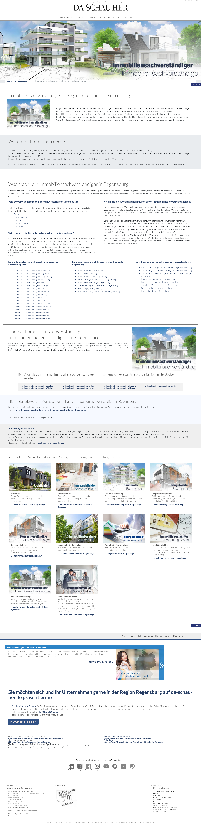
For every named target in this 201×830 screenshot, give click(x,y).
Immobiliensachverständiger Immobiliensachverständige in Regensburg (166, 274)
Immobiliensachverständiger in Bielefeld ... (32, 309)
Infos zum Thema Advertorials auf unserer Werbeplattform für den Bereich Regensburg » (134, 742)
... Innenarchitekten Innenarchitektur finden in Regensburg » (75, 505)
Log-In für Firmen (159, 811)
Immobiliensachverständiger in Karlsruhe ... (33, 288)
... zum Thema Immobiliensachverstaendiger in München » (118, 388)
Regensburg (23, 81)
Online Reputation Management (164, 791)
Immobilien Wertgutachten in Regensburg (159, 285)
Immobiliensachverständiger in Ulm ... (30, 282)
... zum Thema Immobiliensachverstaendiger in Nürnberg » (77, 388)
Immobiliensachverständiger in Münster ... (32, 312)
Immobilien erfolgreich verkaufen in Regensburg (99, 291)
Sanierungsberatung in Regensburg (156, 288)
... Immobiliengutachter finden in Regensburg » (169, 558)
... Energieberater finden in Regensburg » (119, 553)
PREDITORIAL (104, 17)
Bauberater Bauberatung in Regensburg (159, 279)
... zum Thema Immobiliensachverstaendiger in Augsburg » (36, 386)
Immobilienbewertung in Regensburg (94, 282)
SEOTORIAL (91, 17)
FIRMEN (79, 17)
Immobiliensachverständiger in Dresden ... (32, 297)
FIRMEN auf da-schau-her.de (163, 797)
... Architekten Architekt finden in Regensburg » (28, 504)
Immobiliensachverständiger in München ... (33, 270)
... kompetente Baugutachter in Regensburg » (168, 504)
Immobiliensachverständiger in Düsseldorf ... (33, 303)
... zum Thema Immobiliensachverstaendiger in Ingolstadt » (78, 386)
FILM (140, 17)
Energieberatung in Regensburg (155, 291)
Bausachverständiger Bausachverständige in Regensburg (166, 267)
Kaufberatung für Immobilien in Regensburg (97, 279)
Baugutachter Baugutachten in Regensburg (160, 282)
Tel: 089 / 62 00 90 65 (48, 712)
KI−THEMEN (130, 17)
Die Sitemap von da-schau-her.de (164, 809)
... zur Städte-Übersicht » (100, 662)
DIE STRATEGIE (66, 17)
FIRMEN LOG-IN (191, 1)
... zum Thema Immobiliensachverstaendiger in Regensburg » (119, 386)
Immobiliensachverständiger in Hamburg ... (33, 318)
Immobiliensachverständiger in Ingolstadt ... (33, 273)
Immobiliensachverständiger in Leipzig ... (31, 294)
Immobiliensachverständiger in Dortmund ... (33, 306)
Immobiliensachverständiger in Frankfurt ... (33, 291)
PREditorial (157, 793)
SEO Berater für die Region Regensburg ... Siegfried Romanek (29, 742)
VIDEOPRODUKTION (161, 803)
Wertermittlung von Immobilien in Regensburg (98, 285)
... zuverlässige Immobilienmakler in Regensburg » (76, 614)
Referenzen (157, 801)
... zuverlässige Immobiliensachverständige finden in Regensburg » (29, 608)
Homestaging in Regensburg (90, 288)
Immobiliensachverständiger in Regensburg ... (34, 276)
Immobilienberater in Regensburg (92, 276)
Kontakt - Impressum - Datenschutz (165, 807)
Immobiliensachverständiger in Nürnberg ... (33, 279)
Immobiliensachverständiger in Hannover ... (33, 315)
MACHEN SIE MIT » (23, 721)
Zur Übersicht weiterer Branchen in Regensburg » (157, 636)
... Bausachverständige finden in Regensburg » (27, 556)
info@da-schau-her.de (52, 714)
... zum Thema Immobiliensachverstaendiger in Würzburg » (36, 388)
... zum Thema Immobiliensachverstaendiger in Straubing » (159, 386)
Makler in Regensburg (87, 273)
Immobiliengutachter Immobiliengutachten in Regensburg (166, 270)
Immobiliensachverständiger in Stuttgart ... (32, 285)
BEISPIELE (117, 17)
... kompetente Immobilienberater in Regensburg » (76, 553)
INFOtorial (11, 81)
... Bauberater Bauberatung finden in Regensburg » (123, 504)
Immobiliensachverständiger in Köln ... (30, 300)
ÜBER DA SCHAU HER (161, 805)
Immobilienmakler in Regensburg (92, 270)
